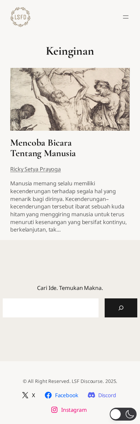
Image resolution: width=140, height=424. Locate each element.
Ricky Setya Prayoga (35, 169)
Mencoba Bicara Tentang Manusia (43, 148)
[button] (123, 414)
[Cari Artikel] (121, 307)
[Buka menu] (126, 17)
